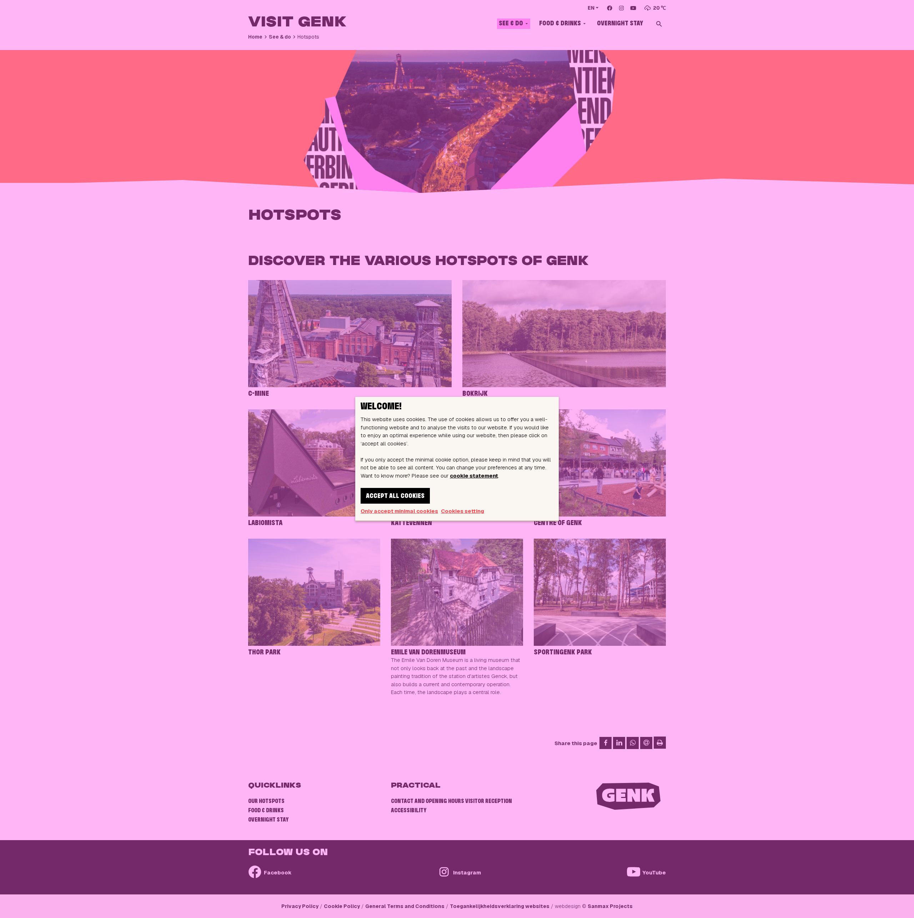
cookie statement (474, 475)
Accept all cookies (395, 496)
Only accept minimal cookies (399, 511)
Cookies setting (462, 511)
